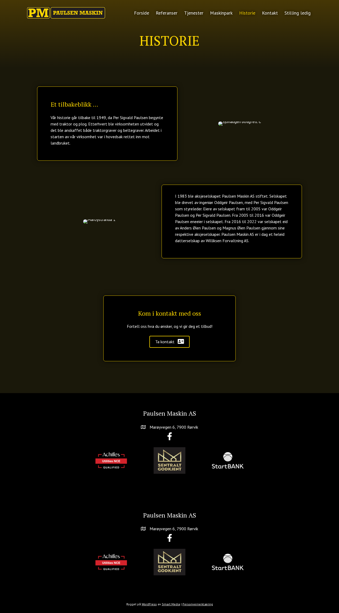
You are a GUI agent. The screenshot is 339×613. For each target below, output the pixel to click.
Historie (247, 13)
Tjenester (193, 13)
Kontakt (270, 13)
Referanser (166, 13)
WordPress (149, 604)
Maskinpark (221, 13)
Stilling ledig (297, 13)
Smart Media (171, 604)
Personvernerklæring (197, 604)
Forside (141, 13)
